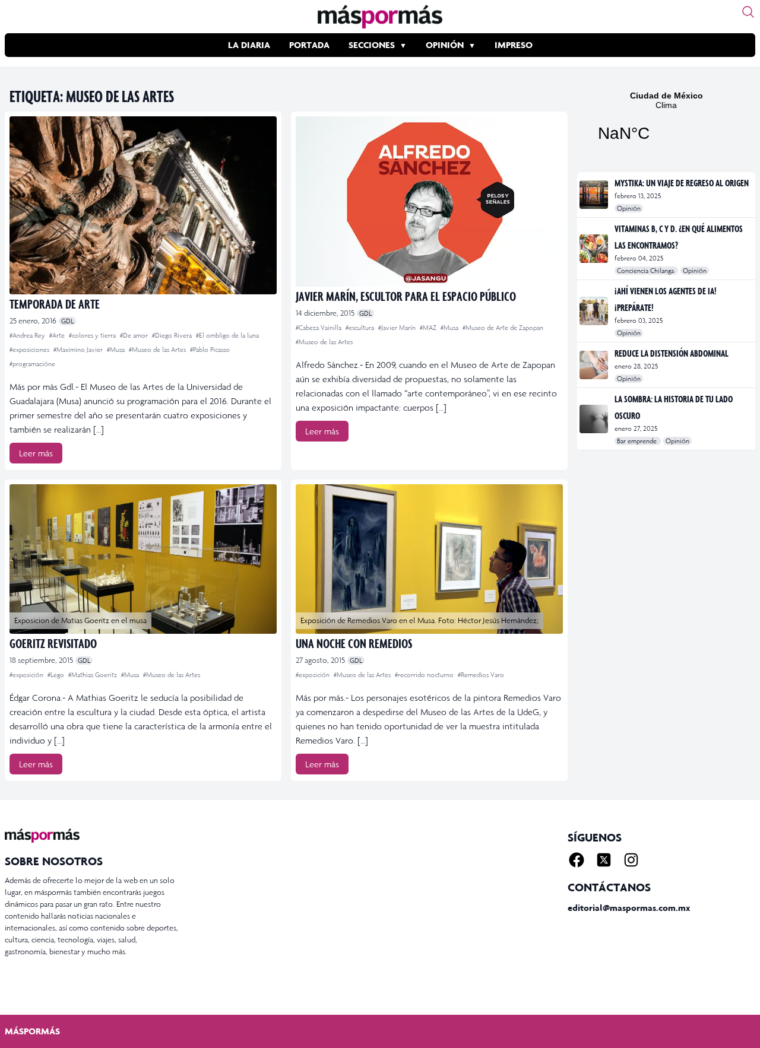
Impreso (514, 44)
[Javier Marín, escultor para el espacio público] (429, 201)
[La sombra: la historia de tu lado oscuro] (595, 419)
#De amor (135, 335)
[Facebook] (576, 860)
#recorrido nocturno (425, 675)
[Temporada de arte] (143, 205)
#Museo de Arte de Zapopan (503, 327)
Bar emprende (637, 441)
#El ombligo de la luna (227, 335)
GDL (67, 321)
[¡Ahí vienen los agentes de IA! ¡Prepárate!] (595, 311)
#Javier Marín (397, 327)
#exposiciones (30, 349)
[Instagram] (631, 860)
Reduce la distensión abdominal (672, 353)
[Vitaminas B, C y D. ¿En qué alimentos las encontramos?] (595, 248)
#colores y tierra (93, 335)
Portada (309, 44)
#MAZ (429, 327)
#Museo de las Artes (158, 349)
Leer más (36, 453)
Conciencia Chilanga (646, 270)
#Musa (116, 349)
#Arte (57, 335)
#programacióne (32, 364)
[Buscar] (748, 12)
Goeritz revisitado (53, 643)
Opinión (445, 44)
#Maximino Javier (78, 349)
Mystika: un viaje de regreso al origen (682, 183)
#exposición (27, 675)
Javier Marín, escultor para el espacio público (406, 296)
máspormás (32, 1031)
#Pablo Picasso (210, 349)
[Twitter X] (604, 860)
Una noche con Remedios (354, 643)
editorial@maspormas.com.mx (629, 907)
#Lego (57, 675)
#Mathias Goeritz (93, 675)
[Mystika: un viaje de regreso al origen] (595, 194)
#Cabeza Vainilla (319, 327)
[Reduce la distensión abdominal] (595, 365)
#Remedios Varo (481, 675)
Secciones (372, 44)
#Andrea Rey (28, 335)
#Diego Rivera (173, 335)
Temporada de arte (55, 304)
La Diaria (249, 44)
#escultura (361, 327)
